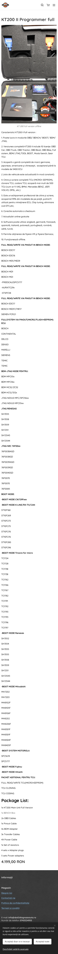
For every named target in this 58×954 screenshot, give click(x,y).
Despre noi (6, 893)
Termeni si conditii (10, 908)
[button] (42, 5)
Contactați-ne (8, 898)
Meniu (54, 5)
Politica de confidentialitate (15, 903)
